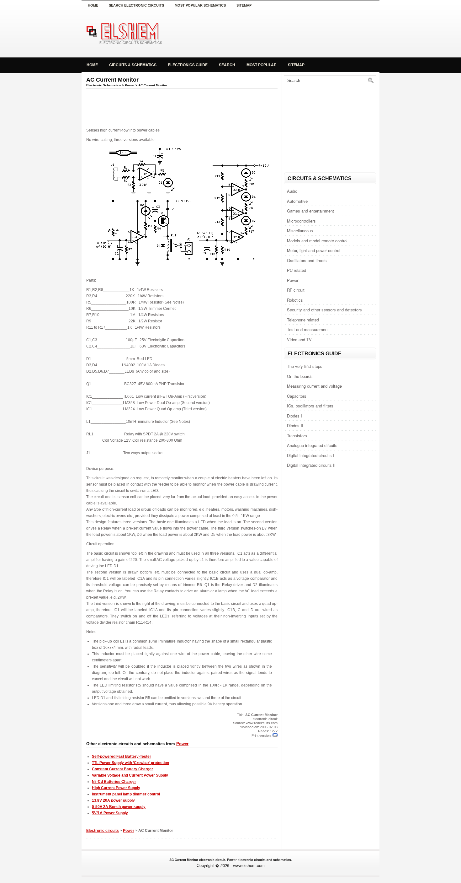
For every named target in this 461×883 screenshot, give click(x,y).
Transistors (297, 436)
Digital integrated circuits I (310, 455)
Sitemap (244, 5)
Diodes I (294, 416)
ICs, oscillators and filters (310, 406)
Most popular (261, 64)
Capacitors (296, 396)
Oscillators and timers (307, 260)
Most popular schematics (200, 5)
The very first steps (304, 366)
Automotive (297, 201)
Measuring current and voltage (314, 386)
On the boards (300, 376)
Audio (292, 191)
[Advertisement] (305, 32)
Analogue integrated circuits (312, 445)
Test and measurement (308, 329)
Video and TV (299, 339)
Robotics (295, 300)
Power (292, 280)
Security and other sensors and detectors (324, 310)
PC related (296, 270)
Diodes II (295, 425)
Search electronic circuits (136, 5)
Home (93, 5)
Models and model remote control (317, 241)
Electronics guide (188, 64)
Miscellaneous (300, 231)
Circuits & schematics (132, 64)
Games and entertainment (310, 211)
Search (227, 64)
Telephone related (303, 320)
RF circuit (296, 290)
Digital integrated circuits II (311, 465)
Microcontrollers (301, 221)
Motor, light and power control (313, 250)
